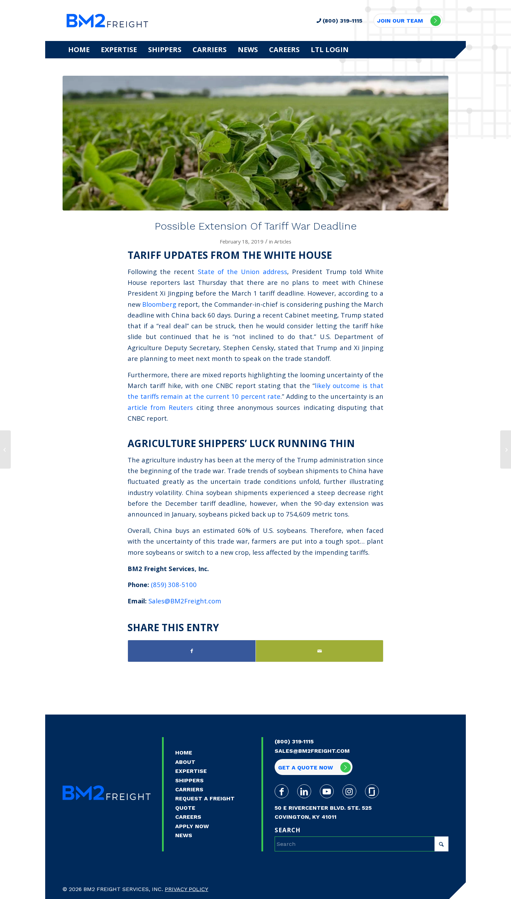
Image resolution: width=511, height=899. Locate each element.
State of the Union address (242, 271)
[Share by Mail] (319, 651)
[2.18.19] (255, 143)
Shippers (189, 780)
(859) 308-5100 (174, 584)
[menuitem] (79, 49)
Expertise (191, 771)
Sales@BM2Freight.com (184, 600)
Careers (188, 817)
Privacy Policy (186, 889)
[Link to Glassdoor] (372, 791)
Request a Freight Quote (205, 803)
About (185, 762)
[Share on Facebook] (192, 651)
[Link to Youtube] (327, 791)
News (183, 835)
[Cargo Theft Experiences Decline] (505, 449)
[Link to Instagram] (349, 791)
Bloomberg (159, 304)
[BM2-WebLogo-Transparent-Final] (107, 20)
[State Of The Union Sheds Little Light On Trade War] (5, 449)
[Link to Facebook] (282, 791)
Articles (282, 241)
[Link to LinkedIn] (304, 791)
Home (183, 752)
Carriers (189, 789)
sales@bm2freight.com (312, 751)
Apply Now (192, 826)
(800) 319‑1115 (294, 741)
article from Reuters (160, 407)
